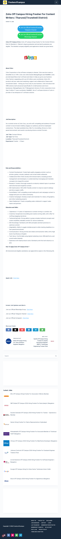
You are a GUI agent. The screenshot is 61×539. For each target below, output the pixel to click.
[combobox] (28, 356)
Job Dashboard (35, 522)
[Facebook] (8, 329)
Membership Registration (48, 525)
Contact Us (41, 520)
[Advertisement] (30, 105)
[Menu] (56, 2)
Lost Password (35, 525)
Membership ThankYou (37, 527)
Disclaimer (49, 520)
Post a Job (34, 529)
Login (49, 522)
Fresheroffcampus (16, 2)
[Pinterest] (22, 329)
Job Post (43, 522)
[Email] (4, 535)
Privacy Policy (43, 529)
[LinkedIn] (29, 329)
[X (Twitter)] (15, 329)
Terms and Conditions (37, 531)
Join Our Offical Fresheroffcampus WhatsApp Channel (31, 36)
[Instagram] (12, 535)
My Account (48, 527)
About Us (33, 520)
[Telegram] (35, 329)
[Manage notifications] (3, 536)
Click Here (16, 278)
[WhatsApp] (42, 329)
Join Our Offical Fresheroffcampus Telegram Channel (31, 29)
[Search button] (56, 356)
